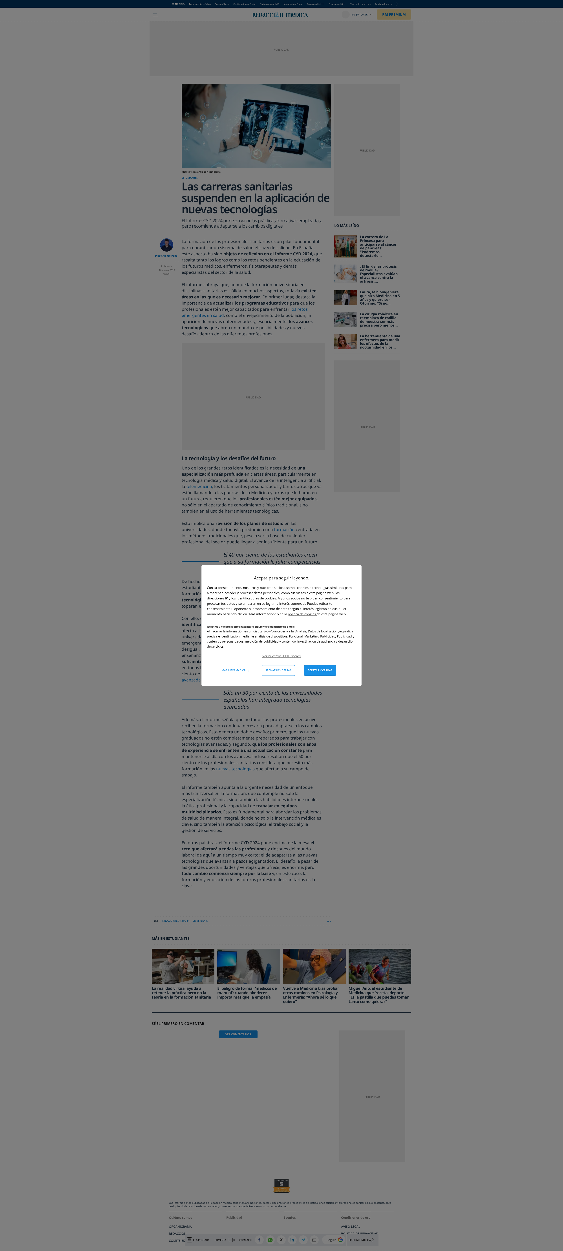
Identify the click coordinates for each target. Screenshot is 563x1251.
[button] (281, 656)
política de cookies (302, 614)
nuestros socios (271, 587)
